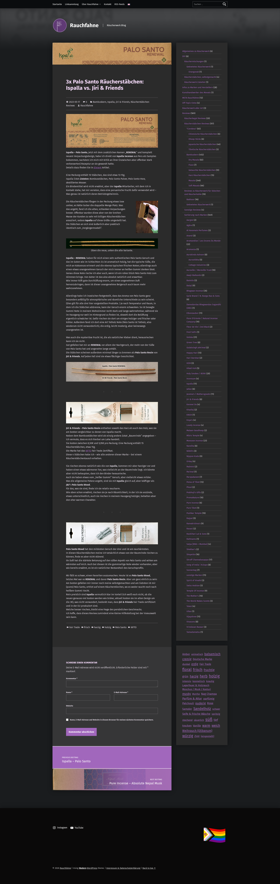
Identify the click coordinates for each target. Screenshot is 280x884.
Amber (186, 654)
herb (204, 676)
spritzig (216, 713)
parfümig (208, 698)
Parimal (190, 471)
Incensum (191, 378)
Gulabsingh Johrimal (196, 347)
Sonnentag (192, 570)
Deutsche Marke (202, 659)
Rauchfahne (84, 25)
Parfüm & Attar (192, 698)
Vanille (197, 725)
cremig (186, 659)
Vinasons (191, 621)
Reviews (186, 113)
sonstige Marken (194, 575)
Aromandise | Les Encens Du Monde (203, 240)
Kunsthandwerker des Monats (196, 92)
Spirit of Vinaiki (194, 580)
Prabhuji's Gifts (194, 492)
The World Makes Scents (198, 601)
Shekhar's (191, 549)
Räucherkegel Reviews (195, 118)
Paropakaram (193, 477)
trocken (187, 725)
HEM (189, 363)
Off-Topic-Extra (189, 103)
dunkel (186, 664)
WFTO (88, 450)
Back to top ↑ (149, 868)
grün (185, 676)
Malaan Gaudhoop (195, 430)
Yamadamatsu (193, 632)
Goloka (190, 337)
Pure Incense (193, 502)
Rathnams (191, 539)
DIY (183, 56)
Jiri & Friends (123, 102)
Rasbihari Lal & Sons (196, 534)
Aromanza (191, 249)
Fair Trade (74, 627)
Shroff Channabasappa (197, 559)
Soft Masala (194, 185)
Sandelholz (202, 708)
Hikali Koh (191, 368)
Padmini (190, 466)
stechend (187, 720)
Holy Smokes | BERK (196, 373)
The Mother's (193, 596)
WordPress (92, 868)
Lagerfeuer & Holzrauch (195, 685)
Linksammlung (72, 4)
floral (187, 669)
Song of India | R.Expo (197, 564)
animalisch (197, 654)
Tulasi (189, 606)
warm (206, 725)
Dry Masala (194, 159)
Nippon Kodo (193, 456)
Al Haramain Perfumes (197, 230)
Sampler (187, 709)
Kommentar (71, 678)
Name (69, 692)
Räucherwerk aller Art (192, 108)
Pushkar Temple (194, 513)
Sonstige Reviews (192, 209)
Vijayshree (191, 616)
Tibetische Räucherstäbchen (202, 149)
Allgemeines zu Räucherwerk (195, 51)
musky (186, 693)
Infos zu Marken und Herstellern (197, 87)
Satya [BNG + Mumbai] (197, 544)
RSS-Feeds (119, 4)
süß (208, 719)
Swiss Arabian (193, 585)
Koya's (190, 420)
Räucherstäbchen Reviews (196, 123)
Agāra (189, 225)
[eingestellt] (207, 736)
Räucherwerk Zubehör (194, 82)
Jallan (189, 389)
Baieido (190, 280)
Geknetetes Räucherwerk (198, 66)
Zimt (197, 736)
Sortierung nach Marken (195, 215)
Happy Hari (192, 352)
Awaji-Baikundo (194, 275)
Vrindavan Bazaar (195, 627)
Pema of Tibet (193, 482)
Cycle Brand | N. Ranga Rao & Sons (203, 296)
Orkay (189, 461)
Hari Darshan (193, 358)
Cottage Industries (197, 265)
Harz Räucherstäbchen (199, 175)
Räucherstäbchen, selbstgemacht (200, 77)
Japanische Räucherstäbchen (202, 144)
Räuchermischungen (194, 61)
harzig (97, 627)
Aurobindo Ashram (195, 254)
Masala (192, 180)
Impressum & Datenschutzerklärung (123, 868)
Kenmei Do (192, 404)
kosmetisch (198, 681)
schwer (216, 709)
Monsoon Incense (195, 440)
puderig (200, 703)
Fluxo (191, 165)
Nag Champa (209, 693)
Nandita (190, 446)
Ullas (189, 611)
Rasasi (190, 528)
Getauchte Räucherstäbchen (202, 170)
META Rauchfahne (190, 97)
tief (216, 720)
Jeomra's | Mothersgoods (198, 394)
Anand (189, 235)
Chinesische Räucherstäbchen (203, 134)
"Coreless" (191, 128)
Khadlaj (190, 409)
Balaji (189, 285)
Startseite (57, 4)
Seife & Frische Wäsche (196, 713)
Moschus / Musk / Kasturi (196, 689)
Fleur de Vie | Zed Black (198, 326)
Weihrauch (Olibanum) (197, 730)
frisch (87, 627)
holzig (108, 627)
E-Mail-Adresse (121, 692)
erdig (194, 664)
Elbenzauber (192, 313)
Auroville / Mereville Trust (199, 270)
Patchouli (188, 703)
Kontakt (107, 4)
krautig (210, 681)
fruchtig (209, 670)
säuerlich (199, 720)
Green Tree (192, 342)
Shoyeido (191, 554)
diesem (98, 167)
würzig (187, 736)
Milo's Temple (193, 435)
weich (216, 725)
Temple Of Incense (195, 590)
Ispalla (111, 102)
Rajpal (190, 518)
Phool (189, 487)
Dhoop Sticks (195, 139)
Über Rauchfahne (90, 4)
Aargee (190, 220)
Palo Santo (120, 627)
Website (69, 706)
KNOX (189, 414)
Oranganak (194, 71)
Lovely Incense (193, 425)
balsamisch (212, 654)
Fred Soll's (191, 332)
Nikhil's (190, 451)
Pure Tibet (191, 508)
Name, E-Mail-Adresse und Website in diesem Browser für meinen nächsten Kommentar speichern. (111, 720)
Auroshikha (194, 259)
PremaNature (193, 497)
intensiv (186, 681)
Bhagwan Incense (195, 290)
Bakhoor (190, 199)
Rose (210, 703)
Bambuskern (99, 102)
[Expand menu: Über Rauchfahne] (100, 4)
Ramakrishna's (193, 523)
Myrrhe (196, 694)
